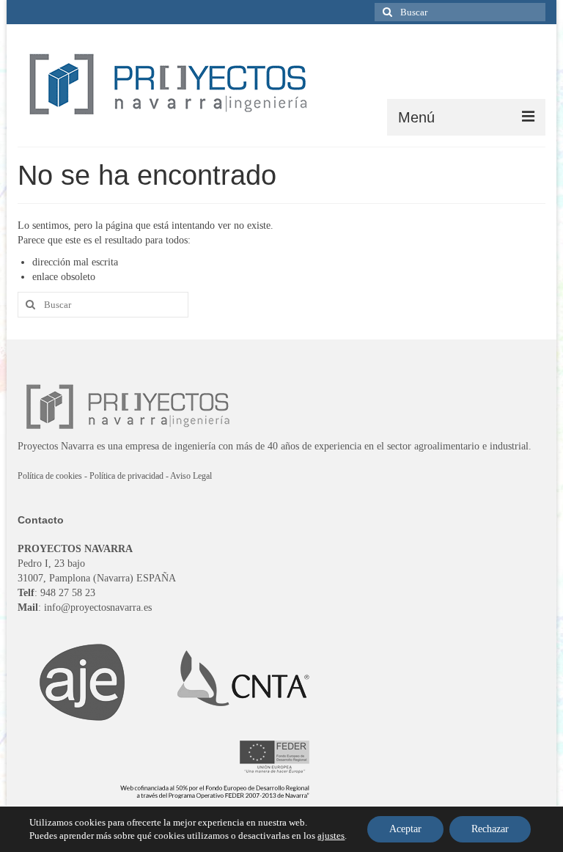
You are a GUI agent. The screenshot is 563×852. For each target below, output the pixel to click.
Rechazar (490, 828)
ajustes (331, 835)
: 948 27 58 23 (56, 592)
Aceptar (405, 828)
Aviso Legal (191, 476)
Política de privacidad (126, 476)
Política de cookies (50, 476)
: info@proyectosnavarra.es (85, 607)
